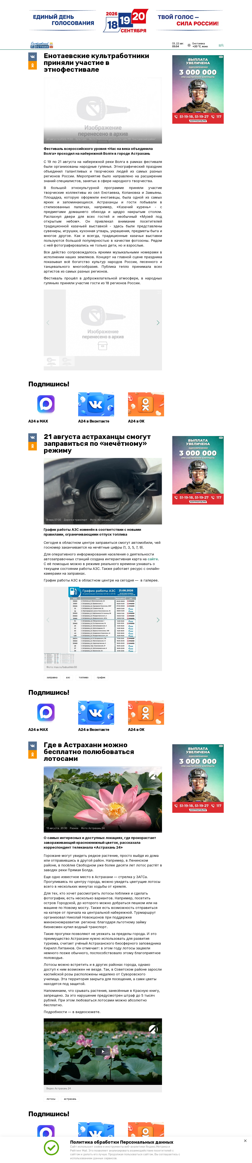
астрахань (70, 1099)
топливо (83, 677)
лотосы (51, 1099)
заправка (52, 677)
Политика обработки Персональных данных (121, 1142)
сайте (153, 559)
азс (68, 677)
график (101, 677)
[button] (158, 323)
